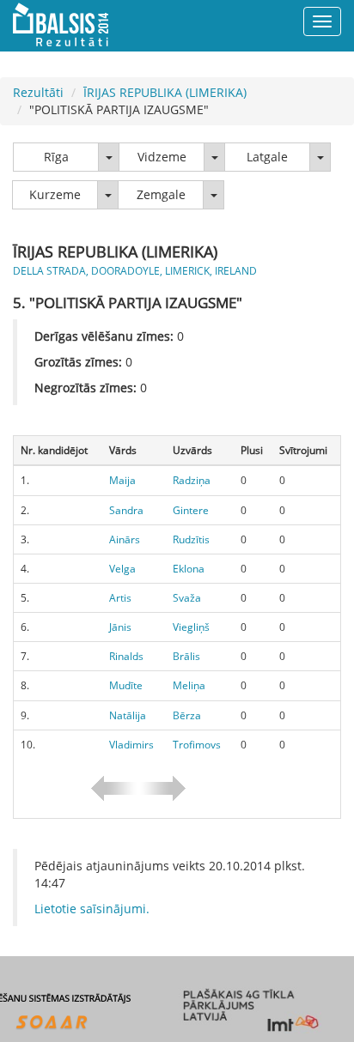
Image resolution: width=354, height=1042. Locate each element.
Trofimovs (197, 744)
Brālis (186, 656)
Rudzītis (191, 539)
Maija (122, 480)
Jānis (120, 627)
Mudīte (126, 685)
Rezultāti (38, 92)
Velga (122, 568)
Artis (120, 598)
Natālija (127, 715)
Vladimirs (131, 744)
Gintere (191, 510)
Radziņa (192, 480)
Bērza (187, 715)
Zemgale (161, 194)
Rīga (56, 156)
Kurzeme (55, 194)
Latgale (267, 156)
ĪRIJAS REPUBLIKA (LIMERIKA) (165, 92)
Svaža (187, 598)
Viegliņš (191, 627)
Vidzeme (161, 156)
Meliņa (189, 685)
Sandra (126, 510)
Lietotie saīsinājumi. (92, 908)
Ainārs (124, 539)
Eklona (188, 568)
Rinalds (126, 656)
